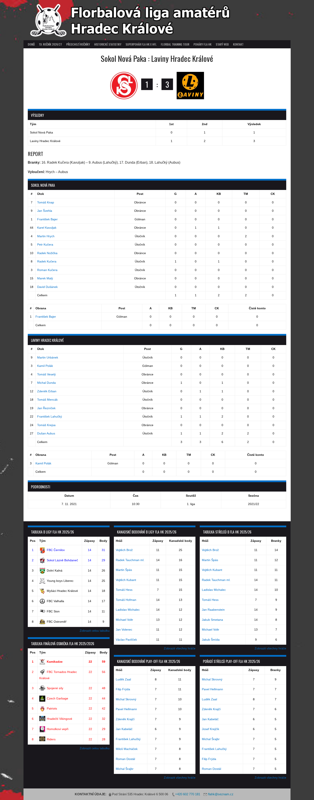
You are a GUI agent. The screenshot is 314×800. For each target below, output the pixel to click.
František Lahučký (49, 416)
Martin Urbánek (47, 357)
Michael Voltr (124, 619)
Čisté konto (257, 308)
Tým (42, 540)
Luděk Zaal (123, 679)
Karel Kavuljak (46, 227)
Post (140, 194)
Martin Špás (124, 570)
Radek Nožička (47, 253)
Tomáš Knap (45, 202)
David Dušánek (47, 287)
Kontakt (238, 44)
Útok (40, 194)
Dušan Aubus (46, 433)
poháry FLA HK (202, 44)
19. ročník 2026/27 (50, 44)
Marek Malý (45, 278)
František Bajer (47, 219)
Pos (32, 540)
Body (103, 540)
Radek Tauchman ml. (130, 560)
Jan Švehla (44, 210)
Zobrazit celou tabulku (95, 630)
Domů (31, 44)
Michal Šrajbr (125, 768)
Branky (276, 540)
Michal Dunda (46, 382)
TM (246, 194)
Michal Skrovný (126, 699)
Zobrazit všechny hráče (179, 648)
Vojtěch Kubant (126, 580)
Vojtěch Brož (124, 550)
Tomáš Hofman (126, 599)
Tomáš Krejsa (46, 425)
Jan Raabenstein (213, 609)
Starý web (222, 44)
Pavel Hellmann (126, 709)
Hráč (119, 540)
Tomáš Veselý (46, 374)
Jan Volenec (124, 629)
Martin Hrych (45, 236)
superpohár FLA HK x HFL (141, 44)
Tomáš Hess (124, 589)
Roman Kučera (47, 270)
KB (219, 194)
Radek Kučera (46, 261)
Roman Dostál (125, 759)
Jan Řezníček (46, 408)
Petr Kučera (45, 244)
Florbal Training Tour (175, 44)
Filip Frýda (123, 689)
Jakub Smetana (212, 619)
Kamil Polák (45, 365)
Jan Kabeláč (124, 729)
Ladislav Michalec (128, 609)
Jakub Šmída (211, 639)
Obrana (40, 308)
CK (273, 194)
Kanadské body (180, 540)
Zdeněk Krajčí (125, 719)
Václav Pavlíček (126, 639)
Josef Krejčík (210, 729)
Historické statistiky (107, 44)
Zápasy (89, 540)
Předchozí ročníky (78, 44)
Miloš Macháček (127, 749)
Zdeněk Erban (46, 391)
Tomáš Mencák (47, 399)
